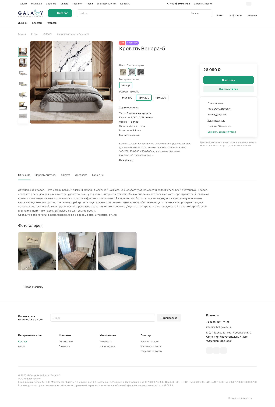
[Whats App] (223, 350)
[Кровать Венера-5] (71, 82)
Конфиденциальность (240, 398)
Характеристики (45, 175)
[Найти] (208, 13)
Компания (65, 335)
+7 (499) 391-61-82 (178, 3)
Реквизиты (106, 341)
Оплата (65, 175)
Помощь (146, 335)
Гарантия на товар (151, 351)
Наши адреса (107, 346)
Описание (24, 175)
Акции (21, 346)
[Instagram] (209, 350)
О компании (66, 341)
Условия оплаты (150, 341)
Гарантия (98, 175)
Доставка (81, 175)
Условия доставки (151, 346)
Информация (108, 335)
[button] (23, 121)
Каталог (22, 341)
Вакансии (64, 346)
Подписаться (169, 317)
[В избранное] (246, 55)
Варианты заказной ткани (222, 131)
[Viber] (216, 350)
